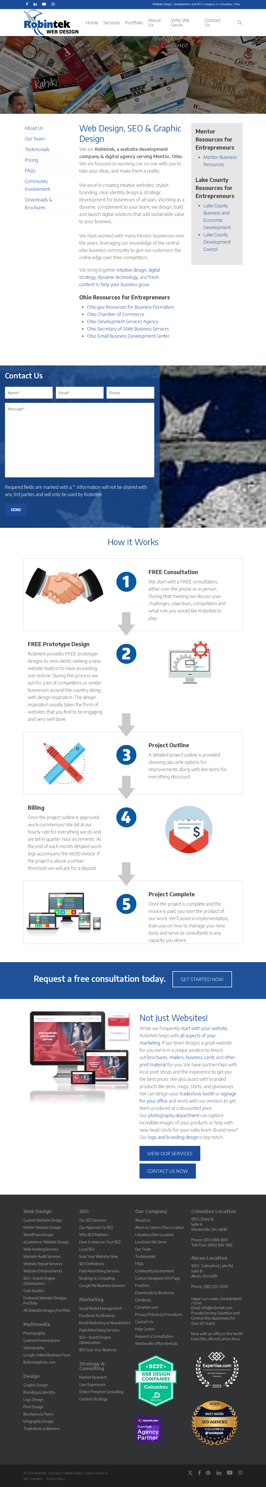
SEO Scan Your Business (97, 1350)
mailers (176, 1057)
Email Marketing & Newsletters (104, 1323)
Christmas (143, 1300)
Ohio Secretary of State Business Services (128, 329)
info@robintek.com (216, 1308)
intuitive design (131, 270)
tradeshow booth (197, 1093)
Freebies (142, 1285)
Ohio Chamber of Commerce (115, 314)
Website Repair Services (42, 1264)
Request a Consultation (154, 1336)
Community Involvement (154, 1271)
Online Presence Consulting (101, 1392)
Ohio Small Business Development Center (128, 336)
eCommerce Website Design (46, 1242)
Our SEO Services (92, 1220)
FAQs (30, 170)
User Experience (92, 1384)
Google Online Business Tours (47, 1355)
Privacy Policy (55, 1479)
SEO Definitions (91, 1264)
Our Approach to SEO (96, 1227)
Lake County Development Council (217, 241)
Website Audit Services (41, 1256)
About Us (34, 128)
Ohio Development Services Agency (122, 321)
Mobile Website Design (42, 1227)
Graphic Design (35, 1385)
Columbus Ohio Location (154, 1234)
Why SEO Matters (93, 1234)
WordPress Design (38, 1234)
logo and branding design (173, 1137)
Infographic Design (38, 1421)
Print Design (33, 1407)
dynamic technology (118, 277)
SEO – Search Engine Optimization (39, 1281)
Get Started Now (202, 979)
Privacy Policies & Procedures (158, 1314)
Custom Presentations (41, 1340)
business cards (200, 1057)
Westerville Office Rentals (156, 1343)
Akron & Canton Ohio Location (159, 1227)
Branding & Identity (39, 1392)
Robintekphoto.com (39, 1362)
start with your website (204, 1028)
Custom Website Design (42, 1220)
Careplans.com (146, 1307)
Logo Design (33, 1399)
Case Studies (33, 1290)
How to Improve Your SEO (100, 1242)
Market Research (93, 1377)
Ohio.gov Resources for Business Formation (130, 307)
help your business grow (125, 284)
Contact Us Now (167, 1171)
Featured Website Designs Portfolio (44, 1300)
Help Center (145, 1329)
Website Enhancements (42, 1271)
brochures (157, 1057)
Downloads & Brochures (154, 1293)
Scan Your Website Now (98, 1256)
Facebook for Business (97, 1315)
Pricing (31, 160)
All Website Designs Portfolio (46, 1310)
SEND (16, 510)
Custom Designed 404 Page (157, 1278)
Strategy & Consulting (97, 1278)
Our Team (35, 139)
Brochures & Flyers (38, 1414)
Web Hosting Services (40, 1249)
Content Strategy (93, 1399)
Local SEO (87, 1249)
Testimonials (37, 149)
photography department (173, 1115)
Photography (34, 1333)
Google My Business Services (102, 1285)
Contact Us (144, 1322)
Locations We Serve (151, 1242)
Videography (33, 1347)
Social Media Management (100, 1308)
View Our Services (169, 1153)
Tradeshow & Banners (41, 1428)
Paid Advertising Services (99, 1271)
